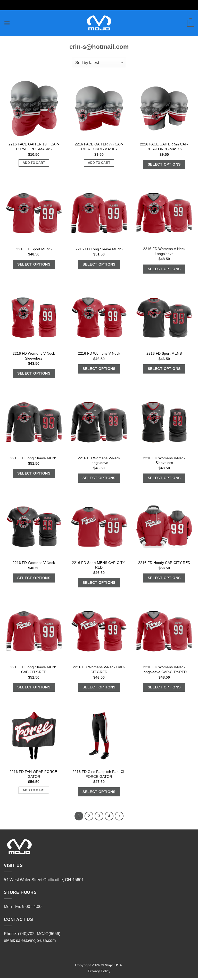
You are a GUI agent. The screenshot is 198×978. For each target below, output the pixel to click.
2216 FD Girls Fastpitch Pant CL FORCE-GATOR (98, 774)
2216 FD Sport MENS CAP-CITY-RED (99, 565)
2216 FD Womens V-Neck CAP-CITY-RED (99, 669)
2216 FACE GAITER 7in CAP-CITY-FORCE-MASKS (99, 146)
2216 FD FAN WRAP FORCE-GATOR (34, 774)
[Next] (119, 816)
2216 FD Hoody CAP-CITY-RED (164, 563)
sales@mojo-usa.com (36, 940)
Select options (164, 164)
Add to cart (34, 162)
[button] (7, 23)
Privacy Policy (99, 971)
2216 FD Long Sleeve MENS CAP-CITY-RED (33, 669)
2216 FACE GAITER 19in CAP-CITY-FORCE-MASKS (34, 146)
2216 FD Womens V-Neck (99, 353)
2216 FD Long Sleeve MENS (99, 249)
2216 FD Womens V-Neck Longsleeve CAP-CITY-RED (164, 669)
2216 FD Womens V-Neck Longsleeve (164, 251)
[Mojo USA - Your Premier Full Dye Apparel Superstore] (99, 23)
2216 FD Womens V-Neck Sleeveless (34, 355)
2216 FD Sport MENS (34, 249)
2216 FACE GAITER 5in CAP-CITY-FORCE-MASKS (164, 146)
